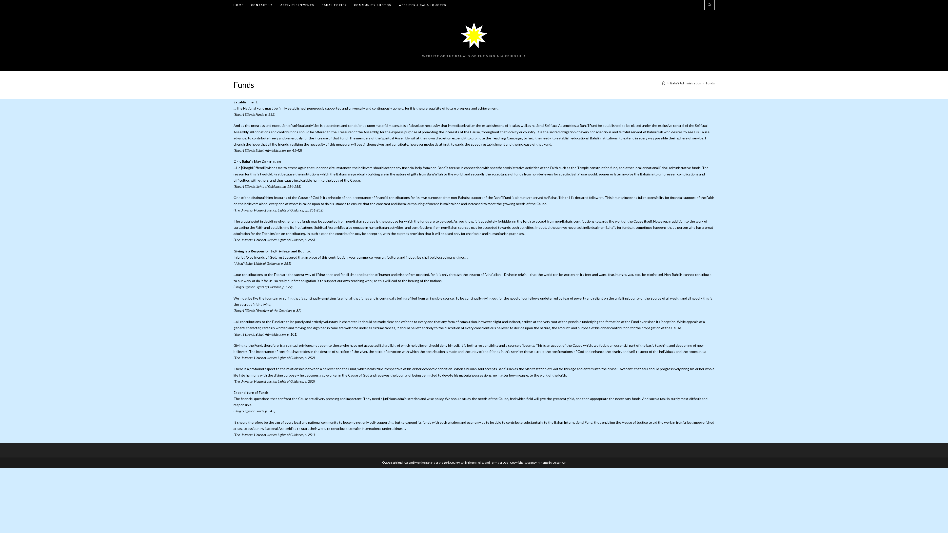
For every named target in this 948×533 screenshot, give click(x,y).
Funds (710, 83)
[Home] (663, 83)
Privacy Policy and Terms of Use (487, 462)
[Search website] (709, 5)
